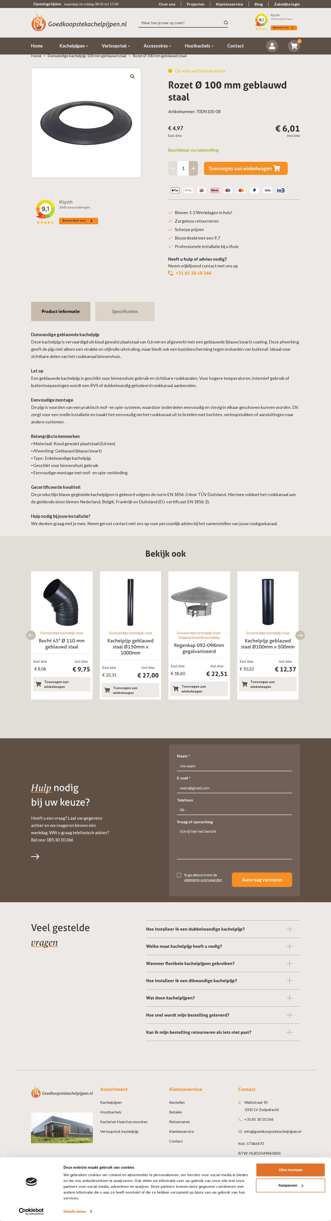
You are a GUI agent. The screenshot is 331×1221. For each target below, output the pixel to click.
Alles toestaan (291, 1170)
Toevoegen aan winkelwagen (240, 168)
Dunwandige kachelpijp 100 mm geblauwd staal (86, 55)
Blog (258, 4)
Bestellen (177, 1102)
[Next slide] (300, 635)
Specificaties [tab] (125, 311)
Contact (176, 1141)
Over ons (167, 4)
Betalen (175, 1112)
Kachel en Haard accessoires (124, 1121)
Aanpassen (287, 1185)
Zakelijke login (287, 4)
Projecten (196, 4)
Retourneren (179, 1121)
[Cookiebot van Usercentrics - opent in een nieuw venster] (31, 1211)
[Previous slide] (31, 635)
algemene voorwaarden (203, 880)
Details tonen (74, 1211)
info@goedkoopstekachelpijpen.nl (272, 1131)
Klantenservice (229, 4)
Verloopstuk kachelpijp (119, 1131)
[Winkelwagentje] (294, 46)
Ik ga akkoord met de (203, 877)
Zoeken (226, 23)
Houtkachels (110, 1112)
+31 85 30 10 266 (194, 273)
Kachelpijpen (111, 1102)
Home (36, 55)
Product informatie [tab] (61, 311)
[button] (132, 76)
